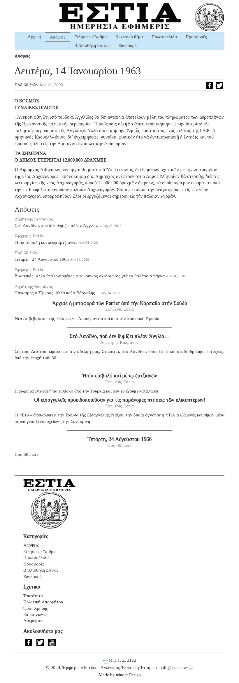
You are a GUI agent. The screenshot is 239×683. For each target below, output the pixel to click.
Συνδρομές (128, 45)
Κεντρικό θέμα (129, 36)
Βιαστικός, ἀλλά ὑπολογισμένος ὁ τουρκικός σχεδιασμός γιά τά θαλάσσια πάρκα (90, 276)
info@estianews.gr (177, 667)
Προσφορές (196, 36)
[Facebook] (210, 85)
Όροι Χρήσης (35, 608)
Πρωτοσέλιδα (164, 36)
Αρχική (34, 36)
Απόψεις (58, 37)
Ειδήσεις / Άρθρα (90, 36)
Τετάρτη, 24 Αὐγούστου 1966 (42, 259)
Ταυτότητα (33, 595)
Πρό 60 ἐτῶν (26, 85)
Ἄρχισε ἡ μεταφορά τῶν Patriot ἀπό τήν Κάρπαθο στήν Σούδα (119, 303)
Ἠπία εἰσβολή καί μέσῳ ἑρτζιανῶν (46, 242)
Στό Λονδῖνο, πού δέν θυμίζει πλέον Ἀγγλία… (58, 225)
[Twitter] (219, 85)
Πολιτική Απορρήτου (43, 602)
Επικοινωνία (35, 614)
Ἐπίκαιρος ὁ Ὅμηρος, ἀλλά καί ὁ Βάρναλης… (57, 292)
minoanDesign (128, 675)
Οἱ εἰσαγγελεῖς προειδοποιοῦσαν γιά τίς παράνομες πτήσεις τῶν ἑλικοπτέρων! (119, 400)
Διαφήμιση (33, 620)
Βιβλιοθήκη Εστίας (92, 45)
